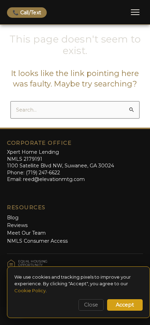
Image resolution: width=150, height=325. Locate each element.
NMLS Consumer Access (37, 241)
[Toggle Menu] (135, 12)
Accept (125, 305)
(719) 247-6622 (43, 172)
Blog (12, 217)
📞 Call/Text (27, 12)
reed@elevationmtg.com (54, 179)
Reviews (17, 225)
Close (91, 305)
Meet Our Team (26, 233)
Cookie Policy (30, 290)
